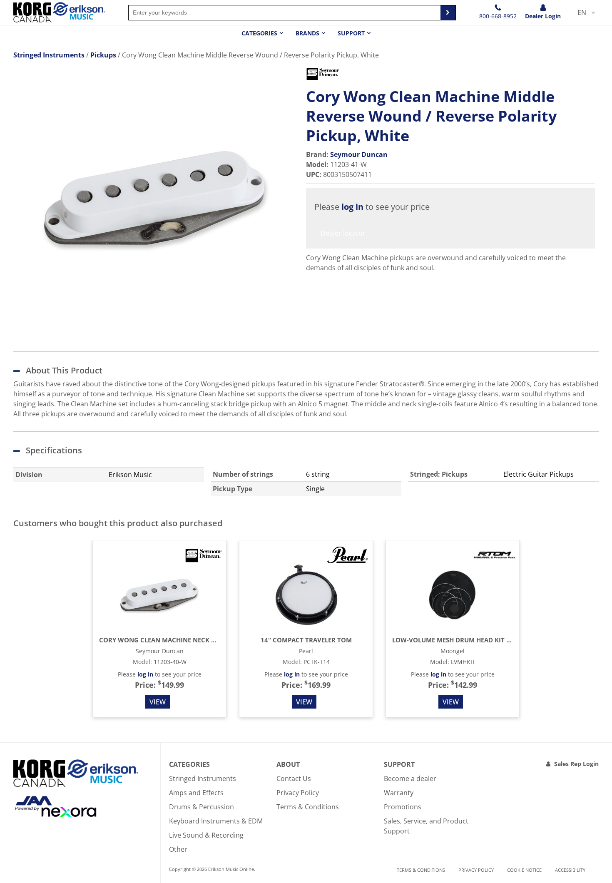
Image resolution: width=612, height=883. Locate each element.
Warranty (398, 792)
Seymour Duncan (359, 154)
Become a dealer (410, 778)
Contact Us (293, 778)
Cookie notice (524, 870)
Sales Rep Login (576, 764)
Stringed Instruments (202, 778)
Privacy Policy (297, 792)
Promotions (402, 806)
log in (352, 206)
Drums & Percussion (201, 806)
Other (178, 849)
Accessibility (570, 870)
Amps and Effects (196, 792)
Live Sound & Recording (206, 835)
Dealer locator (343, 233)
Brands (307, 33)
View (157, 701)
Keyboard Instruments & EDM (216, 821)
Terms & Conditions (307, 806)
